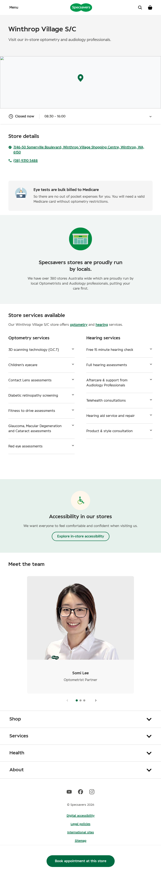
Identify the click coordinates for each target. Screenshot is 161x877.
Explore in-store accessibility (80, 536)
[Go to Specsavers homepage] (81, 7)
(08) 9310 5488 (25, 160)
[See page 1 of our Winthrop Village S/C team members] (94, 700)
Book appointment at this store (80, 861)
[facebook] (80, 791)
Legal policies (80, 824)
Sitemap (80, 840)
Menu (13, 7)
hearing (102, 324)
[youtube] (69, 791)
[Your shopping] (150, 7)
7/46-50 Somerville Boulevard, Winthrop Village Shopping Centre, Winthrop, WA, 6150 (78, 150)
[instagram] (91, 791)
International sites (80, 832)
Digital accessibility (81, 815)
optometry (78, 324)
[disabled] (66, 700)
